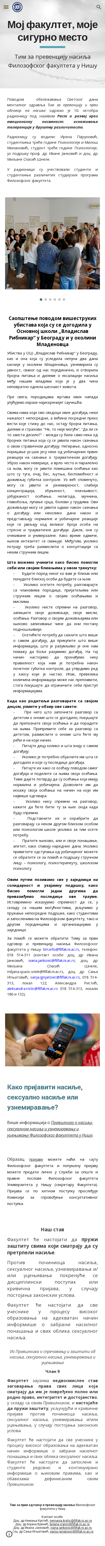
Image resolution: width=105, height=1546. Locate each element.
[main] (52, 44)
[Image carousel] (52, 249)
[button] (6, 7)
